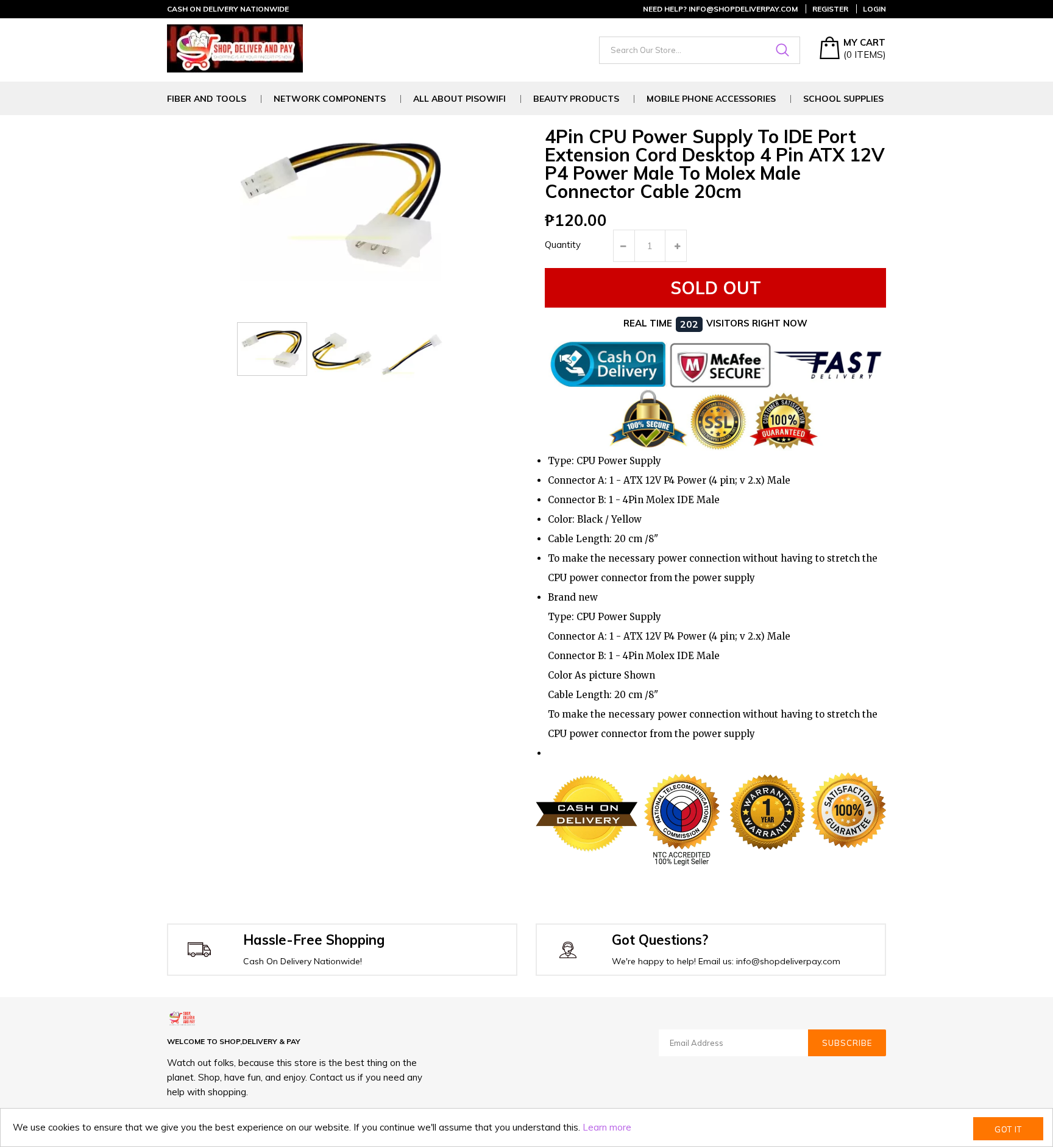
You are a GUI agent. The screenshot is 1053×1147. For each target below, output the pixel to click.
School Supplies (843, 99)
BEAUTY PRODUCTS (576, 99)
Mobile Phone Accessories (711, 99)
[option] (272, 349)
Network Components (330, 99)
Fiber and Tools (206, 99)
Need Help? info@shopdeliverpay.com (720, 8)
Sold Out (715, 287)
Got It (1008, 1129)
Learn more (607, 1127)
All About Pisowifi (459, 99)
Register (830, 8)
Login (874, 8)
